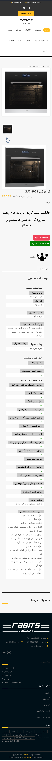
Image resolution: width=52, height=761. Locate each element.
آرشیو (10, 30)
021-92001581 (33, 638)
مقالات (20, 40)
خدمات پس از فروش (41, 40)
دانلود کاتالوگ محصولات (11, 741)
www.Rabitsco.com (38, 646)
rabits (13, 731)
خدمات (11, 40)
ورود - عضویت (26, 13)
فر (49, 202)
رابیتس (29, 196)
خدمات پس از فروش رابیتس (21, 735)
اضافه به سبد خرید (39, 244)
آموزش (18, 30)
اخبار (28, 40)
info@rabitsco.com (34, 2)
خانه (46, 30)
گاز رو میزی (29, 731)
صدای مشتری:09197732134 (24, 738)
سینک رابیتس (9, 679)
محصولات (38, 30)
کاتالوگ (28, 30)
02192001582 (17, 2)
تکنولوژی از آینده (19, 196)
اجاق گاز (6, 735)
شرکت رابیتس (8, 738)
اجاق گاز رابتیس (10, 668)
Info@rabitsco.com (42, 738)
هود (20, 731)
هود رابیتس (8, 671)
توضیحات (43, 269)
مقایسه (33, 257)
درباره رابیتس (43, 710)
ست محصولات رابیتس (12, 682)
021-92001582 (32, 642)
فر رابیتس (8, 675)
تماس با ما (44, 51)
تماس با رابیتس (43, 716)
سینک (44, 731)
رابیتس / (46, 66)
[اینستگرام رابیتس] (4, 652)
